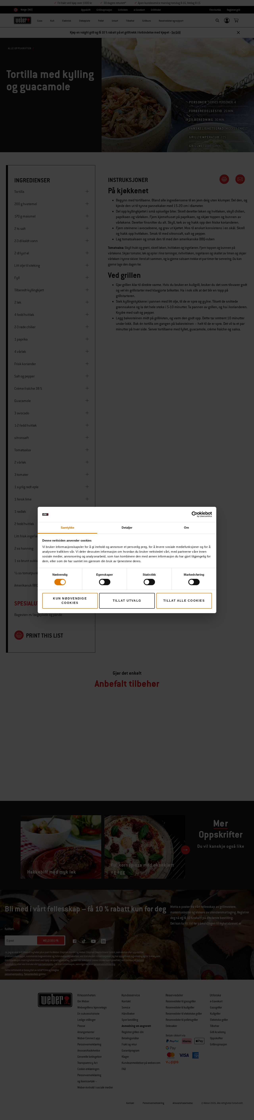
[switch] (104, 582)
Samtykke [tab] (67, 527)
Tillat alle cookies (184, 600)
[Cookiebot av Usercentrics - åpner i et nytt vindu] (194, 514)
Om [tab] (186, 527)
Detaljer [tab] (127, 527)
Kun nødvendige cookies (70, 601)
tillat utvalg (127, 600)
